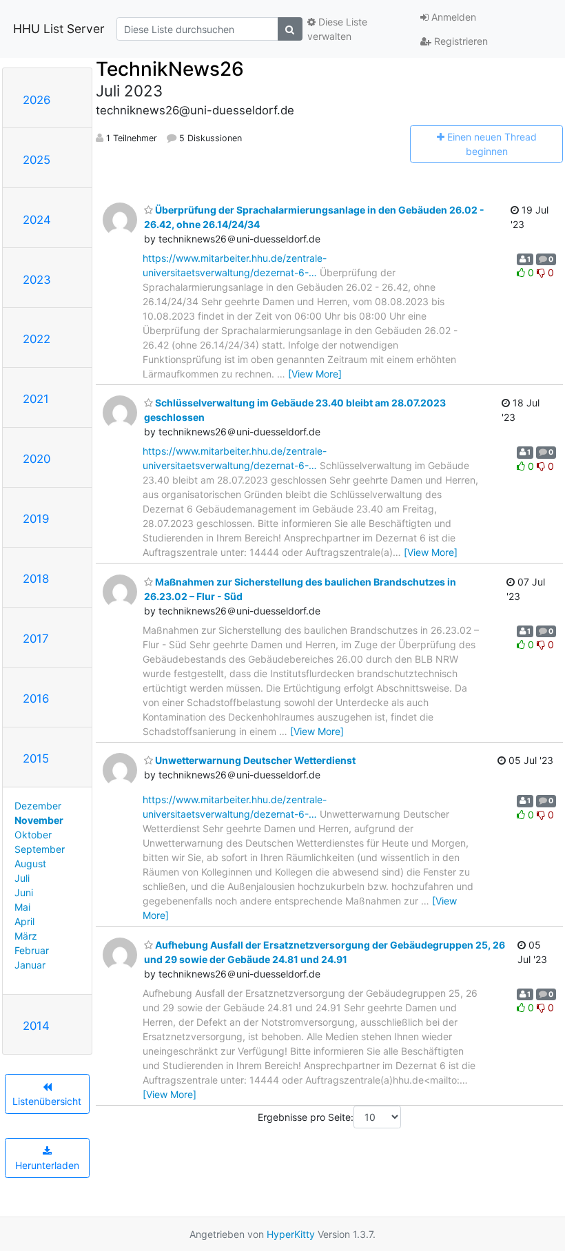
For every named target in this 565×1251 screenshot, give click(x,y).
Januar (29, 965)
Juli (22, 878)
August (30, 863)
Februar (31, 950)
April (24, 921)
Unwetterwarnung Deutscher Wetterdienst (254, 760)
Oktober (33, 834)
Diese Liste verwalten (337, 29)
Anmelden (452, 17)
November (38, 820)
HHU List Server (59, 28)
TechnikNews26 (170, 69)
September (39, 849)
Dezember (37, 805)
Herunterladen (47, 1165)
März (25, 936)
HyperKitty (291, 1234)
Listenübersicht (46, 1101)
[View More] (315, 374)
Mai (22, 907)
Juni (23, 892)
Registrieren (459, 41)
